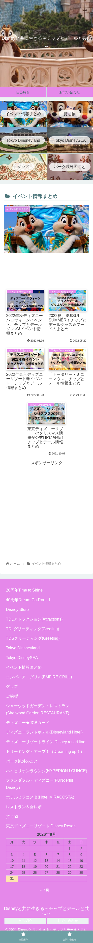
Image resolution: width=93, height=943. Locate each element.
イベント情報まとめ (24, 667)
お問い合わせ (67, 921)
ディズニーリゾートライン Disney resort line (45, 742)
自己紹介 (25, 921)
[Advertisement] (46, 268)
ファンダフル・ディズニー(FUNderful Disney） (39, 784)
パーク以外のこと (22, 761)
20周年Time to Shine (24, 590)
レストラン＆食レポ (24, 807)
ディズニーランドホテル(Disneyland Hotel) (44, 732)
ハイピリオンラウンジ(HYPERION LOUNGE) (46, 771)
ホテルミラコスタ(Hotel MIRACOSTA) (40, 797)
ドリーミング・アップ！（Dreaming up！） (45, 751)
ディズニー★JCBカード (27, 723)
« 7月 (44, 890)
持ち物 (12, 816)
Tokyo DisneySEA (22, 658)
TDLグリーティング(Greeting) (32, 629)
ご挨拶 (12, 696)
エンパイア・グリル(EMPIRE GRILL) (39, 677)
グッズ (12, 686)
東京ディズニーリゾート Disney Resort (41, 826)
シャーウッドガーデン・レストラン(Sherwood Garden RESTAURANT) (37, 709)
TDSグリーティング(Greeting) (33, 638)
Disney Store (17, 609)
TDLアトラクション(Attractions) (34, 619)
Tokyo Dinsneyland (23, 648)
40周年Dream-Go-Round (28, 600)
